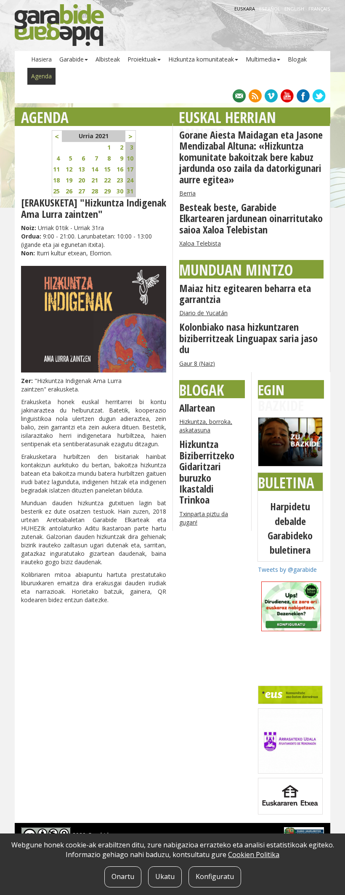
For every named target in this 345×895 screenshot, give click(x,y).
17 (130, 169)
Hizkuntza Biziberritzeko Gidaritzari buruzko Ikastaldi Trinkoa (206, 471)
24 (130, 180)
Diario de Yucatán (203, 313)
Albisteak (108, 59)
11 (56, 169)
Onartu (122, 876)
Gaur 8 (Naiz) (197, 363)
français (319, 8)
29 (107, 191)
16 (120, 169)
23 (120, 180)
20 (81, 180)
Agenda (41, 76)
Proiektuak (142, 59)
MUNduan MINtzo (236, 270)
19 (69, 180)
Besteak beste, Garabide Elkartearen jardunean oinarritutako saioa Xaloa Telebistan (251, 218)
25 (56, 191)
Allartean (197, 408)
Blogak (297, 59)
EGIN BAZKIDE (281, 397)
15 (107, 169)
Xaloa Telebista (200, 243)
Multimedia (261, 59)
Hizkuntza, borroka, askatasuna (205, 426)
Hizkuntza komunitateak (201, 59)
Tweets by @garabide (287, 569)
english (294, 8)
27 (81, 191)
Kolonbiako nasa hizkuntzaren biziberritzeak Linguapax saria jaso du (248, 338)
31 (130, 191)
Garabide (71, 59)
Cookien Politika (253, 854)
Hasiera (41, 59)
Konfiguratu (215, 876)
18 (56, 180)
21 (94, 180)
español (270, 8)
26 (69, 191)
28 (94, 191)
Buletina (286, 483)
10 (130, 158)
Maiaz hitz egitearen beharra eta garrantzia (245, 293)
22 (107, 180)
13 (81, 169)
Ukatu (165, 876)
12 (69, 169)
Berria (187, 193)
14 (94, 169)
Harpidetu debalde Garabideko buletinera (290, 528)
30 (120, 191)
